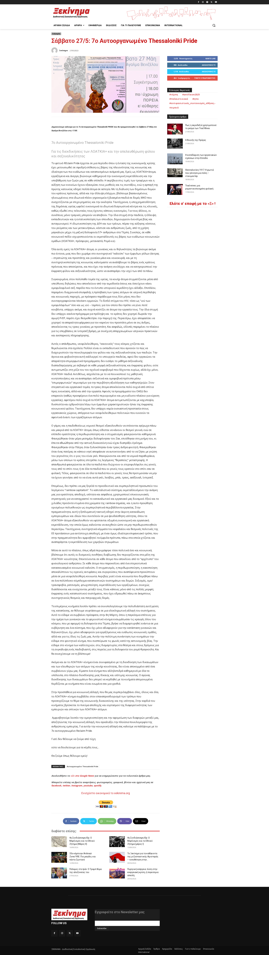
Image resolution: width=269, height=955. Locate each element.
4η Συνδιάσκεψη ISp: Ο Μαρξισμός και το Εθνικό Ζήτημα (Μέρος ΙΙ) (82, 841)
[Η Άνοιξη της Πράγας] (175, 144)
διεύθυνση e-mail (103, 919)
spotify (97, 785)
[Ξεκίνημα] (55, 50)
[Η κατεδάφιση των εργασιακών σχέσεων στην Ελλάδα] (175, 158)
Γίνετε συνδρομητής (204, 78)
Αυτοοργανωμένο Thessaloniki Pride (82, 766)
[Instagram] (203, 2)
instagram (76, 785)
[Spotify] (207, 2)
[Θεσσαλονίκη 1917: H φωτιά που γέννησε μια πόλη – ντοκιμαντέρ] (175, 172)
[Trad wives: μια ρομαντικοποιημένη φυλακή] (175, 189)
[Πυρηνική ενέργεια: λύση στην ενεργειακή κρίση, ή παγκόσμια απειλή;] (117, 873)
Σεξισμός (56, 34)
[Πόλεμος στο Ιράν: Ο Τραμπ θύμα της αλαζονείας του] (59, 873)
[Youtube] (216, 2)
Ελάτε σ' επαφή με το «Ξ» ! (192, 203)
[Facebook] (198, 2)
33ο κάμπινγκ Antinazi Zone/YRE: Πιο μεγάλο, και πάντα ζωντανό (82, 856)
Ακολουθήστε (208, 65)
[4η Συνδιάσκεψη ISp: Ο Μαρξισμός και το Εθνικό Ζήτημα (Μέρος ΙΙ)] (59, 841)
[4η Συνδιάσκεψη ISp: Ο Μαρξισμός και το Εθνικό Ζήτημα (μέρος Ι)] (117, 841)
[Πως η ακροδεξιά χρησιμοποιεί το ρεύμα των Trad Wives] (175, 129)
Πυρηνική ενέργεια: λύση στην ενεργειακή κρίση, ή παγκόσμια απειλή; (142, 872)
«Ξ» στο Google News (82, 775)
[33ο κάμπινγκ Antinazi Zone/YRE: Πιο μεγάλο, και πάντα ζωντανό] (59, 857)
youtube (87, 785)
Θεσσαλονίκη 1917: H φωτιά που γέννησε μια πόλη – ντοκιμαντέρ (199, 173)
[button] (214, 25)
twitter (66, 785)
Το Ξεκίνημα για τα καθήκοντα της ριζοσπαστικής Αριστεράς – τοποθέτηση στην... (142, 856)
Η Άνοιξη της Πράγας (195, 140)
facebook (56, 785)
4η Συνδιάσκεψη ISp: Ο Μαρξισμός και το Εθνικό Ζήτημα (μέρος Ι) (140, 841)
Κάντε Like (210, 58)
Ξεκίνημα (63, 50)
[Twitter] (211, 2)
